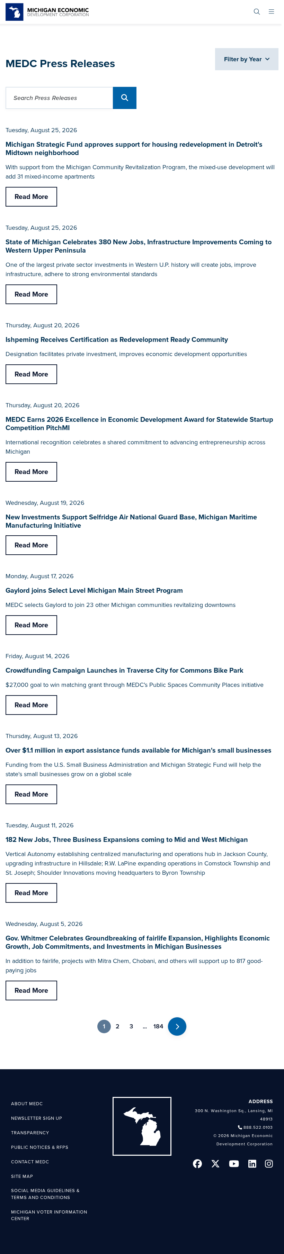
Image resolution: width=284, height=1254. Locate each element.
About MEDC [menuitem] (27, 1104)
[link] (47, 12)
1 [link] (104, 1026)
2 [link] (117, 1026)
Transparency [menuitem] (30, 1133)
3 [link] (131, 1026)
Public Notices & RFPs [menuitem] (40, 1147)
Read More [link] (31, 197)
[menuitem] (256, 12)
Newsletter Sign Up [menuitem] (36, 1118)
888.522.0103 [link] (258, 1127)
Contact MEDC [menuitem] (30, 1162)
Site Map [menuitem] (22, 1176)
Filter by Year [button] (243, 59)
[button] (124, 98)
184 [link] (158, 1026)
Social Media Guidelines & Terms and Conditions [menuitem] (45, 1194)
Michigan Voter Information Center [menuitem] (49, 1215)
